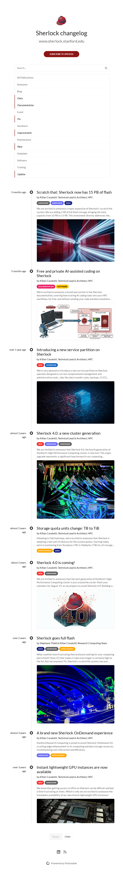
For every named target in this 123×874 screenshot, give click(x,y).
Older (68, 836)
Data (20, 98)
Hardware (22, 125)
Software (22, 160)
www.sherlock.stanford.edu (61, 41)
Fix (19, 119)
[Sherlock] (61, 21)
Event (20, 112)
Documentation (25, 105)
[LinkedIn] (60, 851)
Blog (19, 91)
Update (21, 174)
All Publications (25, 77)
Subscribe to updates (61, 54)
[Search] (106, 68)
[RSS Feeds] (64, 851)
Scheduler (22, 153)
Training (21, 167)
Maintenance (24, 139)
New (19, 146)
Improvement (24, 132)
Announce (22, 84)
